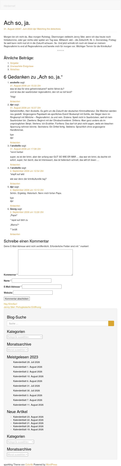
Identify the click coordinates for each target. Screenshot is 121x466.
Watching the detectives (49, 28)
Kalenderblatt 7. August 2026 (27, 400)
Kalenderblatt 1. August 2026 (27, 366)
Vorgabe (14, 62)
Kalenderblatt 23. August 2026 (28, 416)
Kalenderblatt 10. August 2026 (28, 376)
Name (7, 280)
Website (8, 292)
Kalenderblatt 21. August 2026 (28, 423)
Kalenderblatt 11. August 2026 (28, 404)
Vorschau (14, 69)
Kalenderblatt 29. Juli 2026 (26, 362)
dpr (34, 28)
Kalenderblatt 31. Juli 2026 (26, 385)
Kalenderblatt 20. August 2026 (28, 426)
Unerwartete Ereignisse (21, 66)
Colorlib (29, 464)
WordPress (51, 464)
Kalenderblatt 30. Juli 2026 (26, 390)
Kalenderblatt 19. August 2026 (28, 429)
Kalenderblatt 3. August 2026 (27, 395)
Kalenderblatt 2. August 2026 (27, 371)
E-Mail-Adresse (12, 286)
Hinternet (9, 6)
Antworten (15, 101)
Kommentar (10, 274)
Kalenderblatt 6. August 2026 (27, 381)
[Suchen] (111, 323)
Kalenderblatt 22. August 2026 (28, 419)
